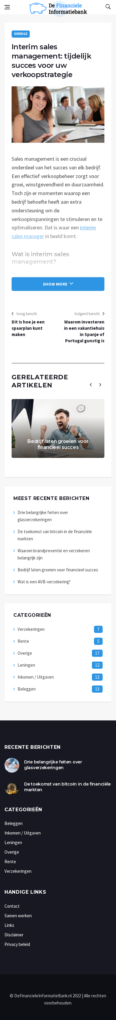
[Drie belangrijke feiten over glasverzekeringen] (11, 765)
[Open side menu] (7, 7)
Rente (23, 641)
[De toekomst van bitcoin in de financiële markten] (11, 787)
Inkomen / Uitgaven (36, 677)
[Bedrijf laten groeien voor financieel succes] (58, 428)
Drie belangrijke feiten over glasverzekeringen (53, 765)
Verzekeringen (31, 629)
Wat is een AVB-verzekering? (44, 582)
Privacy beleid (17, 944)
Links (9, 925)
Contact (12, 906)
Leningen (26, 665)
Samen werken (18, 915)
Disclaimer (13, 935)
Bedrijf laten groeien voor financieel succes (57, 444)
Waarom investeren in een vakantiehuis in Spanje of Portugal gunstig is (84, 331)
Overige (20, 34)
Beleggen (27, 689)
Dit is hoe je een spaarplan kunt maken (28, 328)
